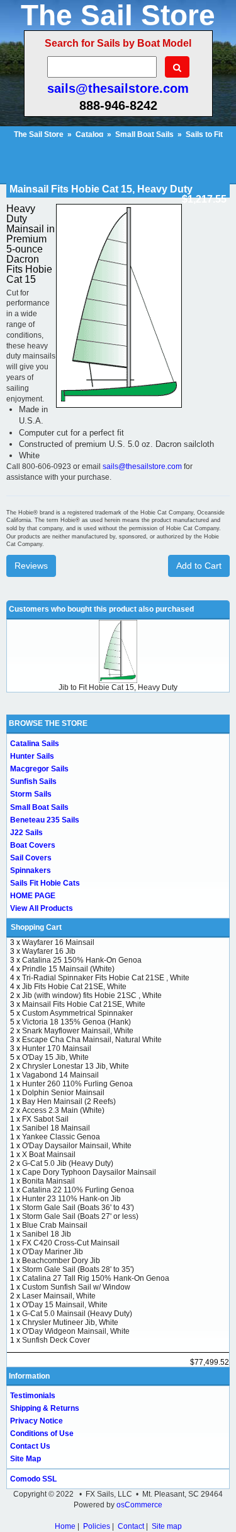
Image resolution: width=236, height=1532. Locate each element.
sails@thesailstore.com (118, 88)
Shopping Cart (36, 927)
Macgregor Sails (39, 768)
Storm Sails (31, 794)
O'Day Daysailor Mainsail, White (77, 1145)
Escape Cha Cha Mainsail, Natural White (92, 1039)
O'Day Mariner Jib (52, 1251)
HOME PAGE (32, 895)
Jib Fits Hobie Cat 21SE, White (74, 986)
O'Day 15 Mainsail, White (65, 1304)
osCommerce (139, 1504)
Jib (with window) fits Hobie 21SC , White (92, 995)
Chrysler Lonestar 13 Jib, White (75, 1066)
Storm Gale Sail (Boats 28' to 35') (78, 1269)
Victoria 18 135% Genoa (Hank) (76, 1022)
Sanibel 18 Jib (46, 1234)
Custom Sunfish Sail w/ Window (76, 1287)
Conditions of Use (42, 1433)
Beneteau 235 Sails (44, 820)
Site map (167, 1526)
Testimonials (32, 1395)
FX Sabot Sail (45, 1119)
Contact (131, 1526)
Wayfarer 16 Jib (49, 951)
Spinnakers (30, 870)
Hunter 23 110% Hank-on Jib (71, 1198)
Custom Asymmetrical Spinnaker (77, 1013)
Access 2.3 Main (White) (63, 1110)
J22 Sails (26, 832)
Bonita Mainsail (48, 1181)
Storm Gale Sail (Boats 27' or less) (80, 1216)
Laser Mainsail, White (59, 1296)
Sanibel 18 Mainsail (56, 1128)
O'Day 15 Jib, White (55, 1057)
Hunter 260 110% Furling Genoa (77, 1083)
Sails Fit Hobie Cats (45, 883)
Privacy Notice (36, 1420)
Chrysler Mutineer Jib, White (70, 1322)
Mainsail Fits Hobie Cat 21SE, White (83, 1004)
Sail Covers (31, 857)
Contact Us (30, 1446)
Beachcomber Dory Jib (61, 1260)
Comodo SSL (33, 1479)
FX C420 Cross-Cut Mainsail (71, 1242)
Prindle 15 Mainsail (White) (68, 969)
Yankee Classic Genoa (61, 1136)
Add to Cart (199, 566)
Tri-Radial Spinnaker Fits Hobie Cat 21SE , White (105, 977)
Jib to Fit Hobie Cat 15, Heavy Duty (118, 687)
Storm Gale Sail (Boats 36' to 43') (78, 1207)
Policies (96, 1526)
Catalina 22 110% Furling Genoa (78, 1189)
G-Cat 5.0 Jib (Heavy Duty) (67, 1163)
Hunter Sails (32, 756)
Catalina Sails (34, 743)
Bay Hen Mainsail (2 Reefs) (69, 1101)
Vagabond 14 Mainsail (60, 1075)
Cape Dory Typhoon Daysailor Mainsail (89, 1172)
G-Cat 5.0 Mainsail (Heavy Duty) (77, 1313)
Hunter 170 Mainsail (56, 1048)
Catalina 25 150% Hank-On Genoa (82, 960)
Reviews (31, 566)
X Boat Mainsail (49, 1154)
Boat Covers (32, 845)
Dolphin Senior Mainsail (63, 1092)
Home (65, 1526)
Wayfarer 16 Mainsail (58, 942)
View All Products (41, 908)
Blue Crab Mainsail (54, 1225)
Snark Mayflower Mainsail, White (77, 1030)
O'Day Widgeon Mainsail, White (76, 1331)
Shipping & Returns (44, 1408)
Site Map (25, 1458)
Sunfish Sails (33, 781)
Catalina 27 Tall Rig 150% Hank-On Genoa (95, 1278)
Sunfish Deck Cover (56, 1340)
